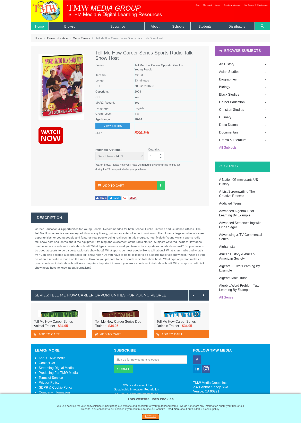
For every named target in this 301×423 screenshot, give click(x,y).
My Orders (249, 5)
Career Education (57, 38)
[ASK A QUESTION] (161, 185)
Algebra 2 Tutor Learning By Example (239, 268)
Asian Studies (229, 72)
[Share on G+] (124, 198)
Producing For (58, 372)
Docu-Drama (228, 125)
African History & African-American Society (237, 256)
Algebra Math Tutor (233, 278)
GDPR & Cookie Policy (55, 387)
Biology (224, 87)
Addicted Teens (230, 203)
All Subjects (227, 147)
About (52, 358)
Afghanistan (227, 246)
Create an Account (232, 5)
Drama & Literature (233, 140)
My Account (262, 5)
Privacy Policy (48, 382)
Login (217, 5)
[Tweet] (114, 198)
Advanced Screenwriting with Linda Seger (240, 225)
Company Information (54, 392)
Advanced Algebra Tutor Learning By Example (236, 213)
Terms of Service (50, 377)
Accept (150, 416)
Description (49, 218)
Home (38, 38)
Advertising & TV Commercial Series (240, 237)
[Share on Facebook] (101, 198)
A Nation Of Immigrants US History (238, 182)
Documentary (229, 132)
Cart (197, 5)
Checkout (207, 5)
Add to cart (113, 185)
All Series (226, 297)
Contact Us (46, 363)
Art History (226, 64)
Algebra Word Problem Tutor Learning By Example (239, 288)
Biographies (228, 79)
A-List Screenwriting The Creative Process (237, 194)
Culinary (225, 117)
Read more (173, 409)
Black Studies (229, 94)
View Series (113, 125)
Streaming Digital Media (56, 368)
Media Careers (81, 38)
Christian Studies (231, 109)
